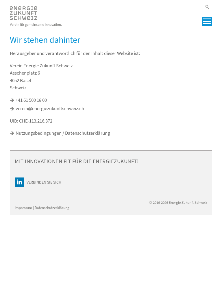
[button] (207, 21)
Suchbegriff (207, 7)
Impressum (24, 207)
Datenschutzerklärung (52, 207)
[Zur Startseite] (36, 16)
